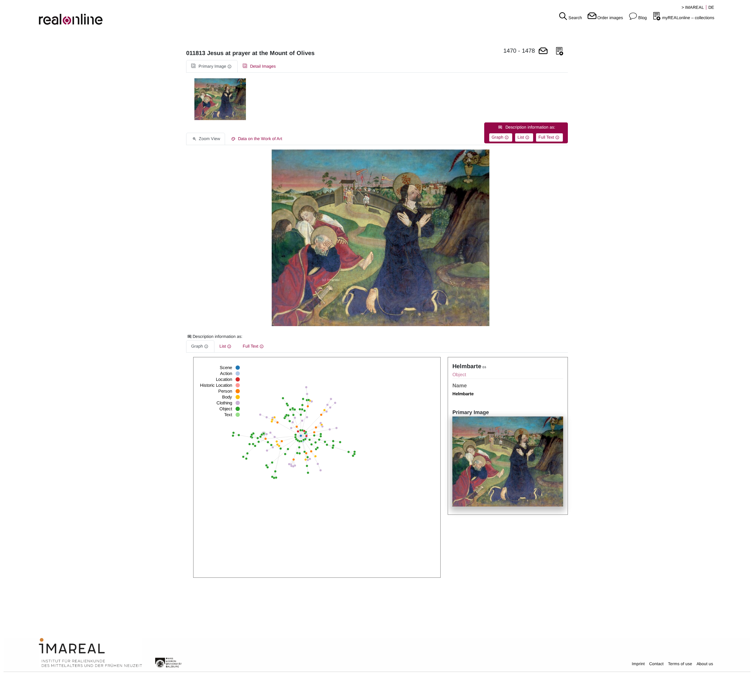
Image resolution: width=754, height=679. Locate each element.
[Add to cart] (543, 51)
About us (705, 663)
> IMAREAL (693, 7)
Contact (656, 663)
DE (711, 7)
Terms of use (680, 663)
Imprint (638, 663)
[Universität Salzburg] (168, 662)
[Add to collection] (559, 51)
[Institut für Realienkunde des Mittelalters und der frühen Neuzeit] (90, 652)
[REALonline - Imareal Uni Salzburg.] (126, 14)
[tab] (212, 66)
